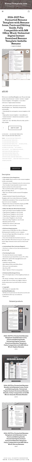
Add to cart (15, 127)
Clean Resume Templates (10, 143)
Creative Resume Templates (11, 145)
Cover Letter (23, 143)
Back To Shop (16, 46)
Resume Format (7, 158)
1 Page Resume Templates (14, 138)
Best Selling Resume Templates (11, 135)
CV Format (19, 147)
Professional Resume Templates (12, 156)
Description (16, 168)
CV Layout (6, 149)
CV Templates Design (17, 149)
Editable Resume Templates (11, 151)
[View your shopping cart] (29, 11)
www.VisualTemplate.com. (8, 290)
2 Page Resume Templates (10, 140)
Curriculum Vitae (8, 147)
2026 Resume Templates (16, 134)
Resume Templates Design (21, 158)
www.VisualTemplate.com (15, 97)
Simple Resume (7, 160)
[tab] (16, 168)
